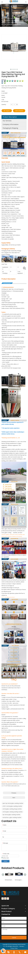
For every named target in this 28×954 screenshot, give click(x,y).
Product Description (10, 117)
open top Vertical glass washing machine (12, 803)
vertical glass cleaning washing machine (12, 811)
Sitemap (21, 946)
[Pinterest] (8, 898)
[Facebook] (2, 898)
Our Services (7, 121)
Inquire (8, 111)
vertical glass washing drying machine (12, 809)
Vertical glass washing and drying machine (19, 880)
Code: (2, 99)
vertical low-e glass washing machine (11, 817)
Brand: (3, 95)
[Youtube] (5, 898)
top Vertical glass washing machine (11, 814)
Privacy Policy (14, 948)
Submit (5, 861)
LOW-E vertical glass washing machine (12, 806)
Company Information (10, 124)
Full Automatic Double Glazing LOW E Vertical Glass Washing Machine (9, 880)
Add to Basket (19, 111)
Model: (3, 91)
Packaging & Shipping (10, 128)
